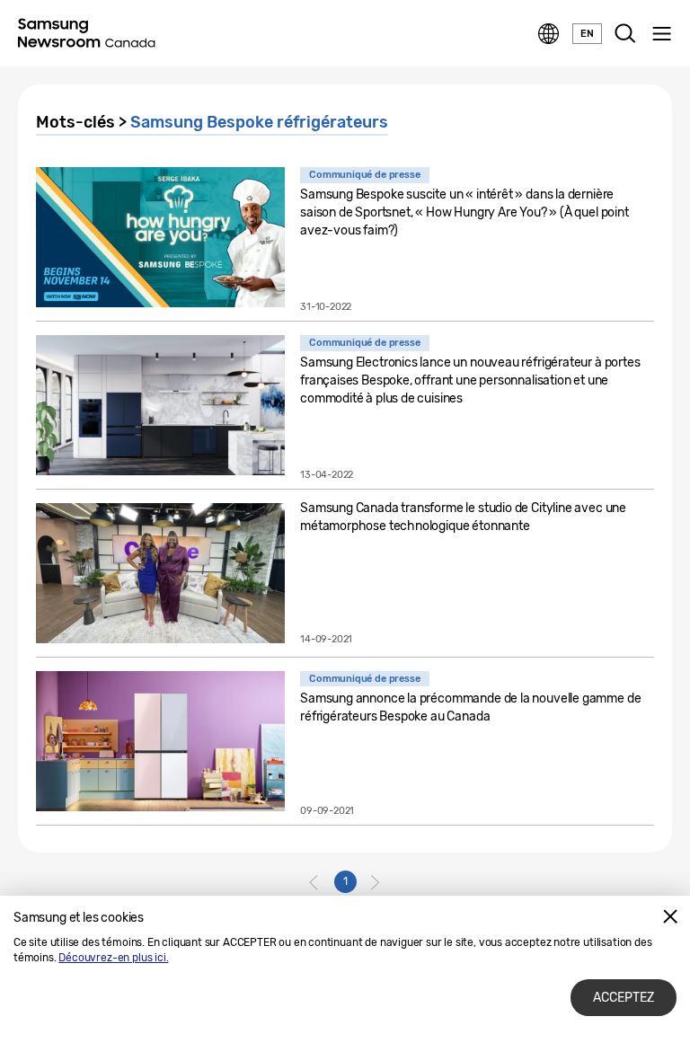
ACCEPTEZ (623, 997)
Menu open (661, 34)
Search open (625, 34)
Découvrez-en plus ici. (113, 957)
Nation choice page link (549, 34)
